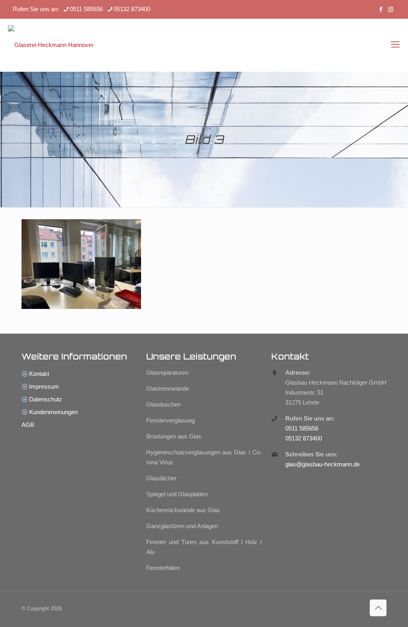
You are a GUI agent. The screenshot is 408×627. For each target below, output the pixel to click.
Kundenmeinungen (53, 412)
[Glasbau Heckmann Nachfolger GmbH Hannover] (51, 45)
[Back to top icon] (378, 607)
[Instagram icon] (391, 9)
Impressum (44, 386)
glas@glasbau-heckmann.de (322, 464)
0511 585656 (86, 9)
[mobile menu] (395, 44)
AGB (28, 424)
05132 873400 (132, 9)
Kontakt (39, 373)
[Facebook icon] (381, 9)
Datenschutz (45, 399)
